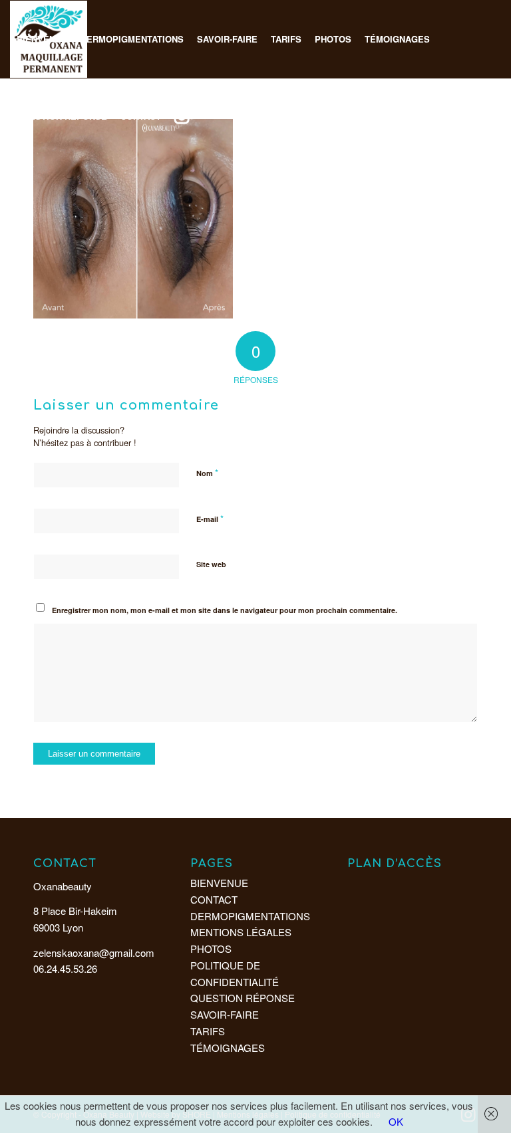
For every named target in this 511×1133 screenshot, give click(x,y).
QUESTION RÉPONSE (242, 998)
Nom (207, 472)
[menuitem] (42, 39)
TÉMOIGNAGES (227, 1048)
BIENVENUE (219, 883)
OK (396, 1121)
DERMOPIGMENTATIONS (250, 916)
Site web (211, 564)
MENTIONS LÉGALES (240, 932)
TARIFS (207, 1031)
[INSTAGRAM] (182, 116)
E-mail (210, 518)
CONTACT (214, 899)
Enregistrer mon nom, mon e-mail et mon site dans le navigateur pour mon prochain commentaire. (224, 610)
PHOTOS (211, 948)
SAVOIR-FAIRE (224, 1014)
